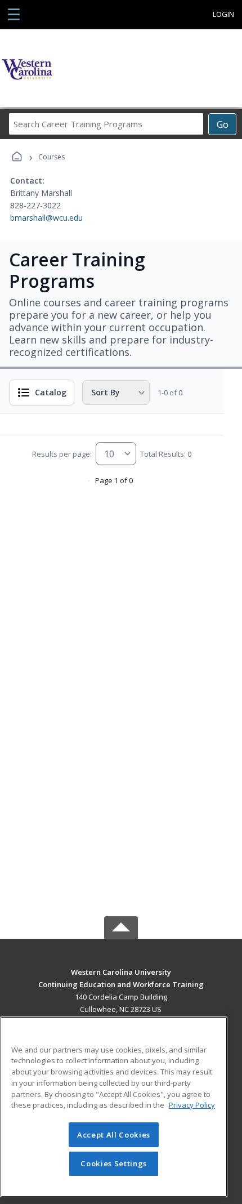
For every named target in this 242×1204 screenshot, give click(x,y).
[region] (113, 1106)
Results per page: (62, 454)
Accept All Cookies (113, 1135)
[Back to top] (121, 980)
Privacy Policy (192, 1105)
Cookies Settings (113, 1163)
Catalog (50, 392)
